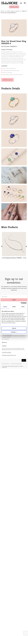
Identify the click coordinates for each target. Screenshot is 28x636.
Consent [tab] (5, 306)
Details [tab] (14, 306)
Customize (13, 332)
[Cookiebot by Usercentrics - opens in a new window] (21, 303)
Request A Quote (7, 79)
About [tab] (23, 306)
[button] (21, 3)
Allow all (14, 328)
